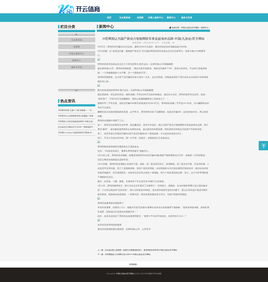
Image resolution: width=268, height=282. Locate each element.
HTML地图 (156, 274)
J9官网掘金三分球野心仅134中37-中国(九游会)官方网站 (127, 254)
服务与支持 (186, 17)
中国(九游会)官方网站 (190, 28)
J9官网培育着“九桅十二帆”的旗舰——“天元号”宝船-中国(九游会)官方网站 (76, 110)
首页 (109, 17)
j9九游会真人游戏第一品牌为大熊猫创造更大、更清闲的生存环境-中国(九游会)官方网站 (141, 250)
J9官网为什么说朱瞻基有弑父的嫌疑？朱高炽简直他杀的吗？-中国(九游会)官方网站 (76, 116)
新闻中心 (171, 17)
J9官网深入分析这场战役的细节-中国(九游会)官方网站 (76, 121)
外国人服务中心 (155, 17)
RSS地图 (148, 274)
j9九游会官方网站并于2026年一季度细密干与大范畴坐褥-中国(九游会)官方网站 (76, 127)
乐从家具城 (124, 17)
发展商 (140, 17)
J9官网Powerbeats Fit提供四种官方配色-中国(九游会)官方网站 (76, 133)
